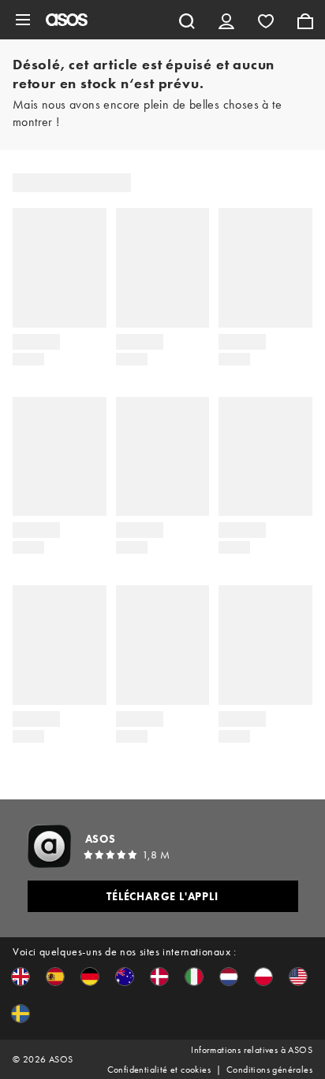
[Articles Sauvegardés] (266, 19)
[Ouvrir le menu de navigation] (23, 19)
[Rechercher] (187, 19)
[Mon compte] (226, 19)
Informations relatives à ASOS (251, 1050)
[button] (20, 976)
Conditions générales (269, 1069)
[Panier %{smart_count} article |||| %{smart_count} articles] (305, 19)
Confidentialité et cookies (159, 1069)
